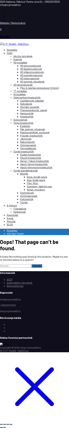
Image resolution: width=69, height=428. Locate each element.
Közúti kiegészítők (30, 157)
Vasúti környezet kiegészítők (36, 167)
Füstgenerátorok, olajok (33, 110)
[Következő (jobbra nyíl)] (4, 427)
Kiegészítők (26, 116)
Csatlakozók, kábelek (32, 100)
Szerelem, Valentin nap (39, 186)
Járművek (25, 138)
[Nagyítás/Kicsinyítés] (1, 424)
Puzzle (24, 202)
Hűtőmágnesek (28, 195)
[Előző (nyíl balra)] (1, 427)
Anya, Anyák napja (37, 176)
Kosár (10, 218)
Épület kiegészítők (30, 154)
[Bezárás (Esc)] (11, 424)
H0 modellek (20, 62)
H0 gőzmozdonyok (30, 65)
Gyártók (17, 59)
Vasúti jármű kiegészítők (34, 164)
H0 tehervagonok (29, 78)
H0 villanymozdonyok (32, 72)
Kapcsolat (12, 215)
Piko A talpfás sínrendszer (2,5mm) (39, 87)
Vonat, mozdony (36, 189)
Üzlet (10, 53)
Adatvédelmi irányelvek (19, 282)
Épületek (25, 126)
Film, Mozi (32, 183)
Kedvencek (19, 211)
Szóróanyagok (28, 145)
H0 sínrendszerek (23, 84)
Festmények (27, 192)
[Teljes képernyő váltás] (4, 424)
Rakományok (27, 141)
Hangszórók (27, 113)
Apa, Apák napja (36, 180)
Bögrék (24, 173)
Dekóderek (26, 103)
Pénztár (11, 221)
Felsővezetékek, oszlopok (35, 132)
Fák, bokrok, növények (32, 129)
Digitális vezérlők (29, 107)
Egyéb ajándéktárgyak (25, 170)
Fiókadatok (19, 208)
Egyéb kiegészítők (23, 151)
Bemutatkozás (15, 285)
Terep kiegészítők (23, 122)
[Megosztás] (7, 424)
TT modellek (20, 91)
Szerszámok (20, 119)
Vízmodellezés (28, 148)
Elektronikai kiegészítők (27, 97)
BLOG (10, 224)
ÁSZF (10, 279)
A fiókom (12, 205)
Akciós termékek (22, 56)
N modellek (19, 94)
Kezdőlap (12, 49)
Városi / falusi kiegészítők (34, 161)
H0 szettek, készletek (32, 81)
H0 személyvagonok (31, 75)
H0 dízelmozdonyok (31, 68)
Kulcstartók (26, 199)
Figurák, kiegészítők (31, 135)
